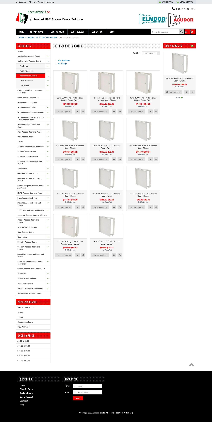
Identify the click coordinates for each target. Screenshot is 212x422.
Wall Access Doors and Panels (30, 288)
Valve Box (21, 273)
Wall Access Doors (25, 283)
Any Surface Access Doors (28, 56)
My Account (21, 2)
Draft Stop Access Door (27, 102)
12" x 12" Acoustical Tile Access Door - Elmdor (143, 194)
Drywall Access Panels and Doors (28, 125)
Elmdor (20, 141)
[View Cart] (193, 31)
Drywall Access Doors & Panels (30, 112)
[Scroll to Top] (192, 365)
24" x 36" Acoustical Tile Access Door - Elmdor (70, 146)
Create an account (46, 2)
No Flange (25, 85)
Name (67, 385)
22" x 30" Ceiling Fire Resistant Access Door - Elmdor (70, 99)
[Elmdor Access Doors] (152, 26)
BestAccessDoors (25, 322)
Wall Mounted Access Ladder (29, 293)
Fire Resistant (27, 80)
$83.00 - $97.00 (23, 360)
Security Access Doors (27, 242)
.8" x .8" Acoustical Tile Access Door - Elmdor (106, 242)
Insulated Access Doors (27, 198)
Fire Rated (24, 66)
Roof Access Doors (25, 232)
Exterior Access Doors (26, 151)
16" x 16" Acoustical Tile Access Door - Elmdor (70, 194)
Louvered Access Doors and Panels (32, 215)
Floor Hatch (22, 168)
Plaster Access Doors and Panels (28, 221)
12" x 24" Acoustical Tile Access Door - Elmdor (106, 194)
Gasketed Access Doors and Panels (29, 179)
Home (21, 37)
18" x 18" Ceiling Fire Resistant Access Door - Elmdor (143, 99)
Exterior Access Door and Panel (30, 146)
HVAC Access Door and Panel (29, 193)
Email (67, 391)
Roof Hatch (22, 237)
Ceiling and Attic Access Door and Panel (29, 91)
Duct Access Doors (25, 136)
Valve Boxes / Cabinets (26, 278)
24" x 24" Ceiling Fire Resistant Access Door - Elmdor (107, 99)
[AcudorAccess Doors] (181, 27)
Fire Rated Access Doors (27, 156)
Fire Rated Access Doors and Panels (29, 162)
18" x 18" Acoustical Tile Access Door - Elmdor (143, 146)
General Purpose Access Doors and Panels (30, 186)
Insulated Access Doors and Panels (29, 204)
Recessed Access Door (27, 227)
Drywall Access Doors (26, 107)
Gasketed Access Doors (27, 173)
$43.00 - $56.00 (23, 346)
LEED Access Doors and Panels (30, 210)
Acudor (20, 51)
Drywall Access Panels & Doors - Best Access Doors (30, 118)
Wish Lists (167, 2)
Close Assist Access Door (28, 97)
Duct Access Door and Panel (29, 132)
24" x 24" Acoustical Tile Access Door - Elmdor (106, 146)
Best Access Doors (25, 307)
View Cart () (186, 2)
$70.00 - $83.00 (23, 355)
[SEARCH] (181, 31)
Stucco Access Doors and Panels (31, 268)
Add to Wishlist (77, 111)
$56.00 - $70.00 (23, 350)
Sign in (32, 2)
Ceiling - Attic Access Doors (42, 37)
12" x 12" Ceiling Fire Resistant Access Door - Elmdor (70, 242)
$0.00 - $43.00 (23, 341)
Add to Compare (83, 111)
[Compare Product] (187, 31)
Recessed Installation (28, 75)
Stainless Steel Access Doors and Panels (29, 262)
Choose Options (64, 111)
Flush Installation (26, 71)
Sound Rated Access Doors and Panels (30, 255)
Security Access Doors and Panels (28, 248)
